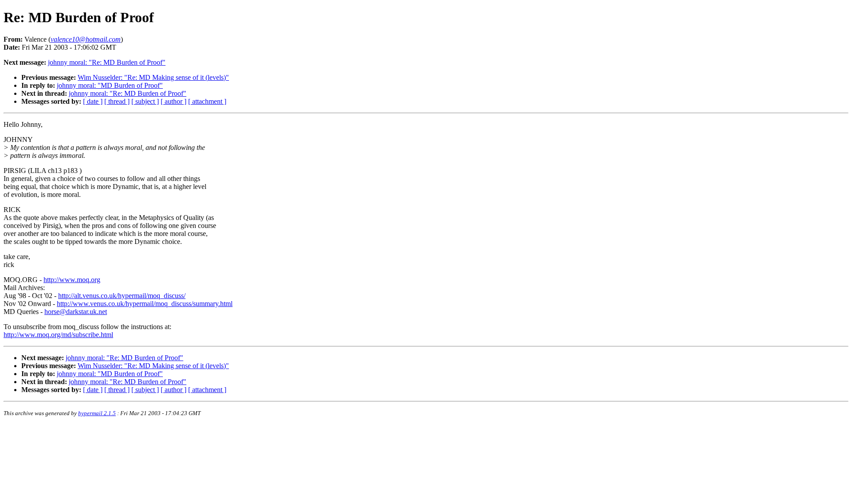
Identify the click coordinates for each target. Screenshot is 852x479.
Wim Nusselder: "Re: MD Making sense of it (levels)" (153, 77)
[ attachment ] (207, 101)
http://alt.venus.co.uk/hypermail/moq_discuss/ (121, 295)
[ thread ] (117, 101)
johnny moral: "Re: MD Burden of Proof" (107, 62)
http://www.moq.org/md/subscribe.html (58, 334)
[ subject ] (145, 101)
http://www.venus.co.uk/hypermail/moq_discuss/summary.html (145, 303)
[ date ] (93, 101)
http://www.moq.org (71, 279)
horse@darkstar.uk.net (75, 311)
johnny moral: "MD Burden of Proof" (110, 85)
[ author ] (173, 101)
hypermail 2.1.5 (97, 413)
